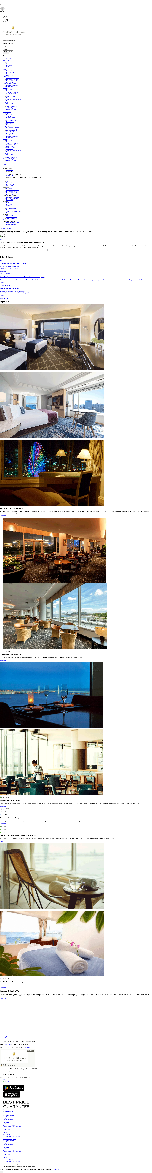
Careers (5, 1132)
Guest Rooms (9, 73)
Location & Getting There (9, 108)
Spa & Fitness (9, 103)
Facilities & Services (11, 105)
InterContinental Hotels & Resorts (11, 1136)
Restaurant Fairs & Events (12, 78)
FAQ (4, 164)
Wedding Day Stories (11, 95)
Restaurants (9, 65)
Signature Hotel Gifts (11, 106)
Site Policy (6, 1123)
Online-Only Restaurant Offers (14, 132)
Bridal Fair (9, 89)
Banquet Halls (9, 86)
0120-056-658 (9, 176)
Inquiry (5, 166)
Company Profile (7, 1129)
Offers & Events (7, 61)
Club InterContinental (11, 71)
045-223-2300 (9, 170)
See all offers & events (5, 298)
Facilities (5, 102)
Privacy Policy (6, 1122)
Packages (8, 100)
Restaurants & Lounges (12, 79)
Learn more (3, 515)
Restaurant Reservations (12, 80)
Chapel (8, 90)
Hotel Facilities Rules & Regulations (12, 1126)
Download (5, 1117)
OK (1, 1172)
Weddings (8, 66)
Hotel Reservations (8, 58)
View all (2, 239)
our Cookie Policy (55, 1169)
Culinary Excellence (11, 93)
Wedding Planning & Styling (13, 99)
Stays (7, 63)
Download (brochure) (8, 163)
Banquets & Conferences (9, 83)
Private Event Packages (12, 85)
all (7, 62)
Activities (5, 220)
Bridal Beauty (9, 98)
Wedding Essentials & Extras (13, 211)
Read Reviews (30, 1050)
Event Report (9, 146)
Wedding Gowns (10, 96)
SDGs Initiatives (7, 1130)
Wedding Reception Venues (13, 92)
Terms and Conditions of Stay (10, 1125)
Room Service (9, 75)
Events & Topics (10, 68)
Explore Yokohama (11, 109)
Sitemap (5, 1118)
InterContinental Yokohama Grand (11, 1034)
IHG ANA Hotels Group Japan (11, 1135)
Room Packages (10, 72)
